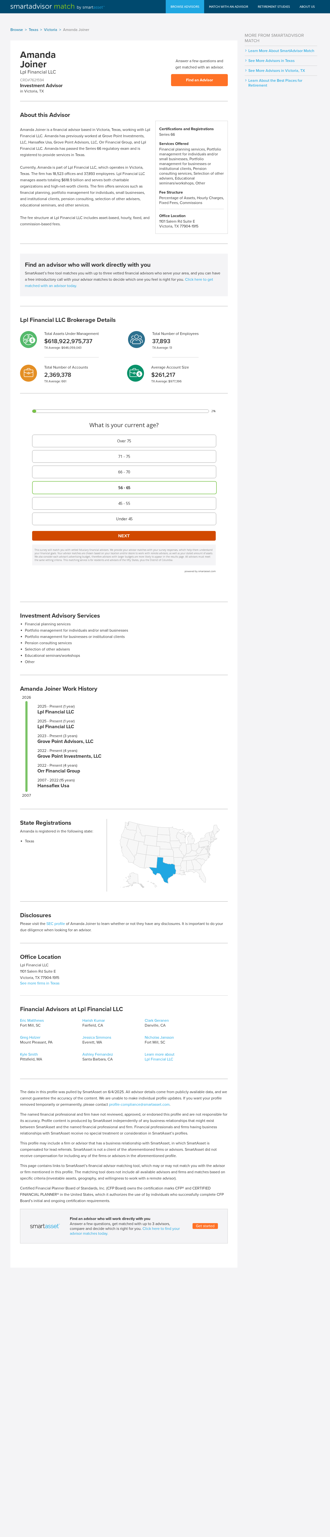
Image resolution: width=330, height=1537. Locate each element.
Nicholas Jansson (159, 1037)
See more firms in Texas (39, 983)
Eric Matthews (32, 1020)
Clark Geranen (157, 1020)
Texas (33, 29)
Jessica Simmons (96, 1037)
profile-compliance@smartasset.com (139, 1104)
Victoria (50, 29)
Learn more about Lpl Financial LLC (159, 1057)
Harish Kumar (93, 1020)
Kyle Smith (29, 1054)
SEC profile (55, 923)
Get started (205, 1226)
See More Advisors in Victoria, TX (276, 70)
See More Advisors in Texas (271, 60)
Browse (16, 29)
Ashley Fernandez (97, 1054)
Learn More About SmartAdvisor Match (281, 50)
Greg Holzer (30, 1037)
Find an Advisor (199, 80)
